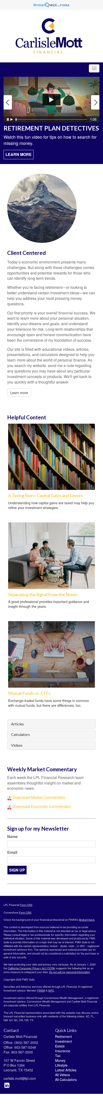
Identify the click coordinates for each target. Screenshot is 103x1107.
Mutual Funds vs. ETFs (29, 693)
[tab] (51, 724)
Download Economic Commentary (41, 806)
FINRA (41, 990)
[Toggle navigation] (94, 68)
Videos (17, 745)
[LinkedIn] (6, 1084)
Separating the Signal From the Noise (42, 594)
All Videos (62, 1074)
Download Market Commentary (38, 797)
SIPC (51, 990)
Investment (63, 1041)
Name (12, 836)
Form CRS (26, 905)
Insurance (62, 1050)
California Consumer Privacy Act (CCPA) (31, 968)
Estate (60, 1046)
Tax (58, 1055)
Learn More (19, 154)
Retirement (63, 1036)
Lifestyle (61, 1065)
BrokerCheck (87, 919)
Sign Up (17, 870)
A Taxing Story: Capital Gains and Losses (45, 495)
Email (12, 852)
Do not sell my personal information (69, 972)
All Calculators (66, 1079)
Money (60, 1060)
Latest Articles (65, 1070)
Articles (17, 724)
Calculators (20, 734)
